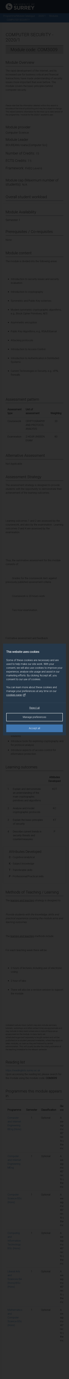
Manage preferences (34, 717)
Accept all (34, 728)
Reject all (34, 707)
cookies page (14, 694)
